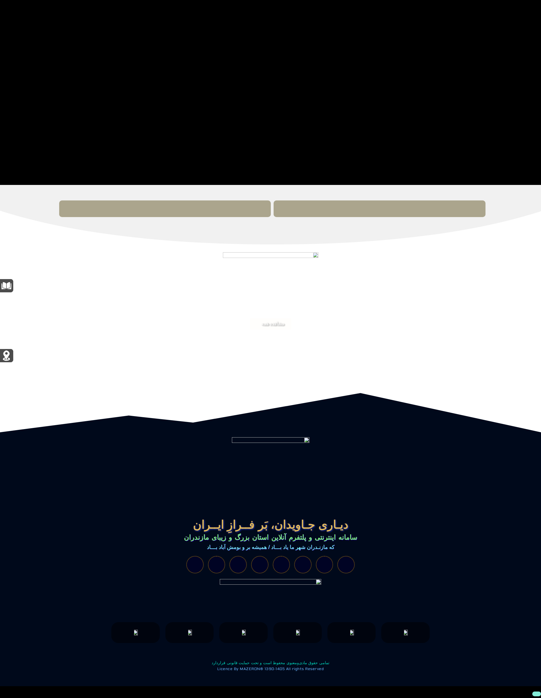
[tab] (379, 208)
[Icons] (303, 564)
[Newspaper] (324, 564)
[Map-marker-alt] (260, 564)
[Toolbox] (216, 564)
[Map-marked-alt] (238, 564)
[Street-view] (346, 564)
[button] (270, 324)
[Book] (281, 564)
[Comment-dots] (195, 564)
